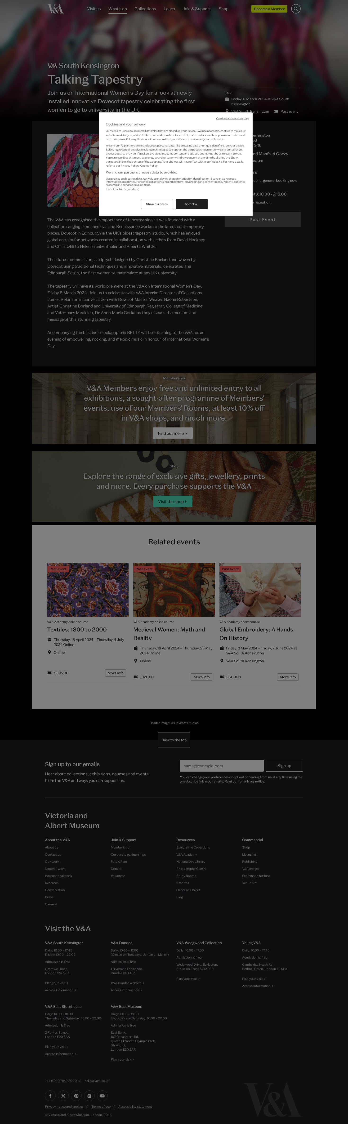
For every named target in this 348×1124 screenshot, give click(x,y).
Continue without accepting (232, 118)
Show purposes (157, 203)
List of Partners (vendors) (122, 189)
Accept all (192, 203)
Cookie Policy (148, 165)
